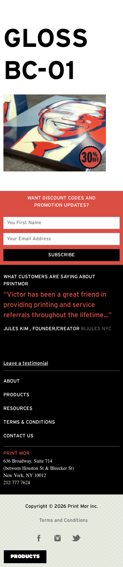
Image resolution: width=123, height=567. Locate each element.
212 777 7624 (16, 482)
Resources (17, 408)
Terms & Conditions (29, 422)
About (11, 381)
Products (16, 394)
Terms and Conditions (63, 520)
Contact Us (18, 436)
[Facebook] (39, 538)
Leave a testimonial (25, 363)
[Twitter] (76, 538)
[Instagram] (57, 538)
